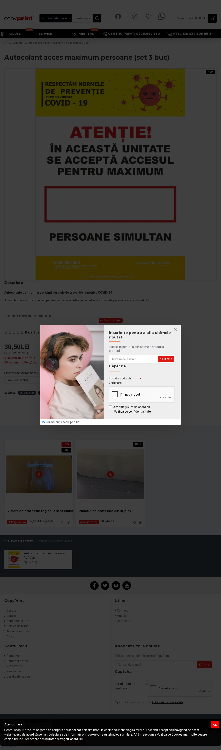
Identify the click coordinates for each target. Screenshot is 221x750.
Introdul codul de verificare (120, 381)
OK (215, 724)
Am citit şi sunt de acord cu (132, 409)
